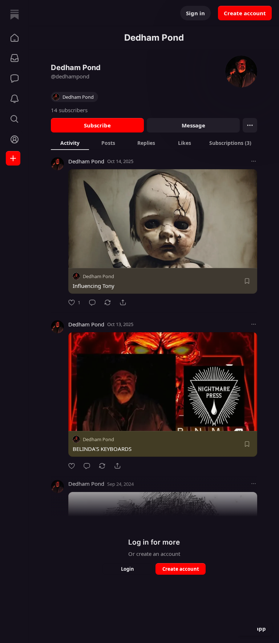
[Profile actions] (250, 125)
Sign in (195, 13)
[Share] (123, 302)
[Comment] (92, 302)
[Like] (71, 466)
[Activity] (14, 98)
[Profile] (14, 139)
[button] (14, 37)
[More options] (253, 161)
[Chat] (14, 78)
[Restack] (107, 302)
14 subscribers (69, 110)
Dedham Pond (86, 161)
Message (193, 125)
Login (127, 569)
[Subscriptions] (14, 58)
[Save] (247, 281)
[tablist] (154, 142)
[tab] (70, 142)
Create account (245, 13)
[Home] (14, 14)
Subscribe (97, 125)
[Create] (13, 158)
